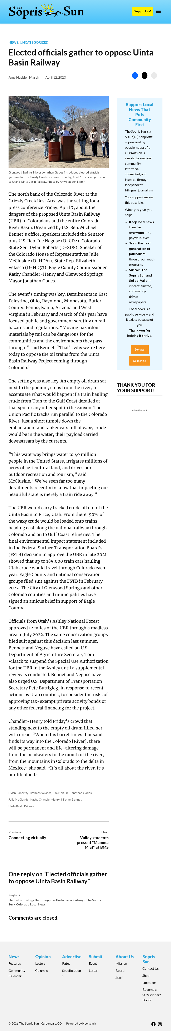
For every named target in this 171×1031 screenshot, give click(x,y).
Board (120, 970)
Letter (93, 970)
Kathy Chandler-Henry (45, 799)
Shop (146, 975)
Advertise (72, 956)
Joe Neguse (61, 793)
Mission (121, 963)
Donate (140, 349)
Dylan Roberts (18, 793)
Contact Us (150, 968)
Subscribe (139, 360)
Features (15, 963)
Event (93, 963)
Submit (96, 956)
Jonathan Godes (81, 793)
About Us (125, 956)
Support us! (142, 11)
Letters (40, 963)
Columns (41, 970)
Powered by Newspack (81, 1023)
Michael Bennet (71, 799)
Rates (66, 963)
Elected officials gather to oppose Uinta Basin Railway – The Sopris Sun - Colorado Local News (55, 902)
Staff (119, 977)
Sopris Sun (148, 959)
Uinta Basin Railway (21, 806)
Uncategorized (34, 42)
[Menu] (158, 11)
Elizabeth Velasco (40, 793)
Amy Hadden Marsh (24, 77)
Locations (149, 982)
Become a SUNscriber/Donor (151, 994)
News (13, 42)
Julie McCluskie (19, 799)
